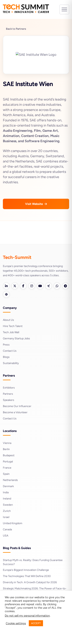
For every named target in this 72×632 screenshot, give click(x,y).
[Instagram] (31, 285)
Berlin (6, 449)
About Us (8, 320)
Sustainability (11, 363)
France (7, 467)
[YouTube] (40, 285)
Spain (6, 474)
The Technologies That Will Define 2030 (27, 576)
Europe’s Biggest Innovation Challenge (26, 570)
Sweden (8, 504)
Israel (6, 517)
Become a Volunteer (15, 412)
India (6, 492)
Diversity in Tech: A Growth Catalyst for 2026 (30, 582)
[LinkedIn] (6, 285)
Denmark (8, 486)
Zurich (7, 511)
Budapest (8, 455)
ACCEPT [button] (36, 623)
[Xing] (48, 285)
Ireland (7, 498)
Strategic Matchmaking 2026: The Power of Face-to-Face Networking (34, 590)
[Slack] (6, 294)
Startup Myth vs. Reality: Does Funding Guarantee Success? (33, 562)
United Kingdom (12, 523)
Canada (7, 529)
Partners (8, 393)
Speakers (8, 400)
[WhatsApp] (57, 285)
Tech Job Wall (11, 332)
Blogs (6, 357)
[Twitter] (14, 285)
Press (6, 344)
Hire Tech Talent (12, 326)
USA (5, 535)
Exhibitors (9, 387)
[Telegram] (65, 285)
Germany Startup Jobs (16, 338)
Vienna (7, 443)
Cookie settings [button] (16, 623)
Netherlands (10, 480)
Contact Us (10, 350)
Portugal (8, 461)
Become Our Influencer (17, 406)
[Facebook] (23, 285)
